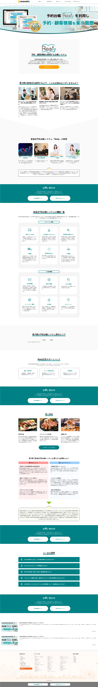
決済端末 (75, 659)
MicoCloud (36, 667)
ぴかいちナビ (49, 670)
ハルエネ (61, 659)
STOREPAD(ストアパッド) (38, 670)
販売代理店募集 (22, 662)
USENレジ (61, 670)
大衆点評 (49, 659)
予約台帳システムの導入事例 (49, 447)
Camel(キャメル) (62, 663)
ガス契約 (75, 662)
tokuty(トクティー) (37, 663)
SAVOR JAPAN (37, 659)
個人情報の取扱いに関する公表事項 (25, 666)
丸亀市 (51, 339)
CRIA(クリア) (49, 663)
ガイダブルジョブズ (37, 662)
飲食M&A (61, 667)
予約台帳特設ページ (38, 198)
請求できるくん (50, 667)
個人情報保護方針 (22, 658)
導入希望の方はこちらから (49, 67)
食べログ (36, 658)
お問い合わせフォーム (60, 198)
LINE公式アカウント (50, 658)
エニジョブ (36, 666)
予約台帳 (75, 658)
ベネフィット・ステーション (52, 671)
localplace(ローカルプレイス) (64, 658)
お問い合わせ (22, 668)
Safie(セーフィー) (50, 666)
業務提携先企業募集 (23, 663)
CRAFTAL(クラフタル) (63, 662)
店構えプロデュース (50, 662)
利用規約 (21, 659)
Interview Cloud (62, 666)
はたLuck (36, 671)
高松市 (44, 339)
